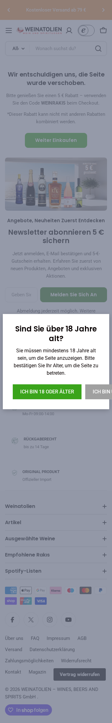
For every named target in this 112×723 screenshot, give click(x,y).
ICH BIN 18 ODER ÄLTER (47, 392)
